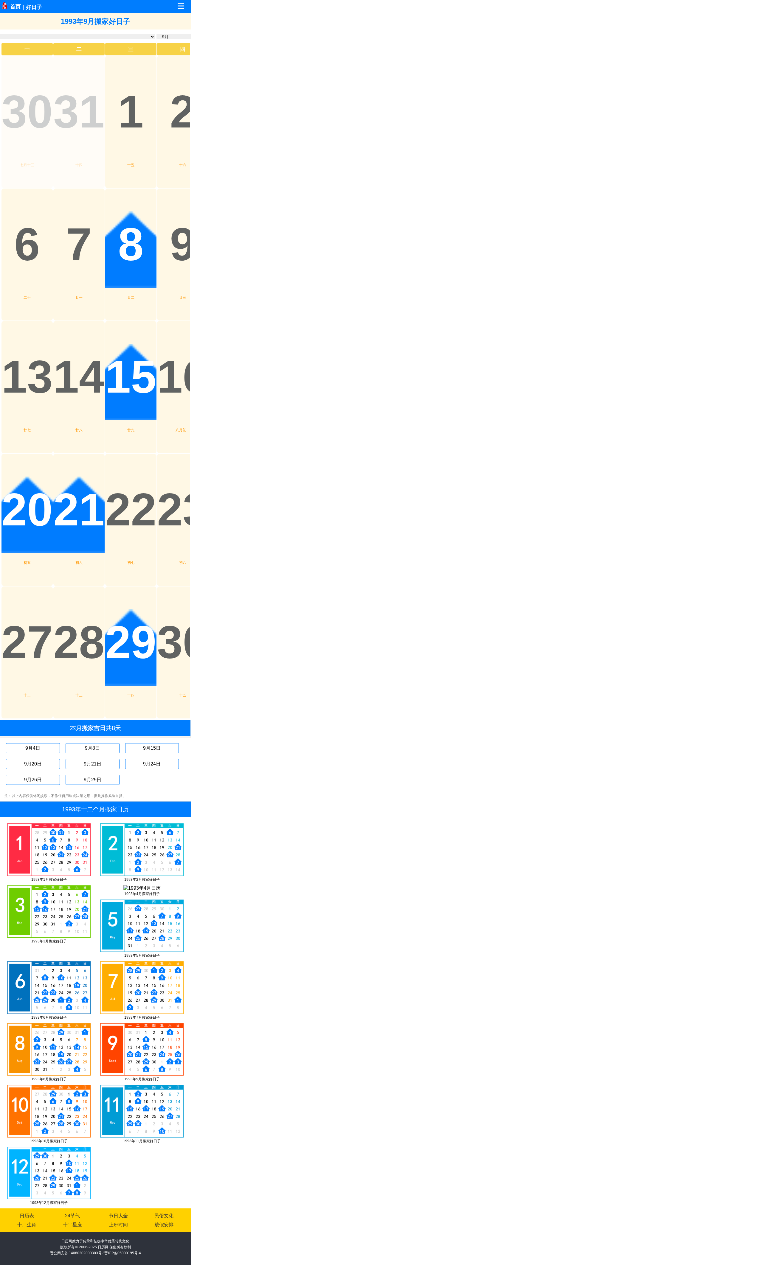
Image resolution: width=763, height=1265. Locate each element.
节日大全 (118, 1215)
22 (130, 509)
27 (27, 642)
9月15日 (152, 748)
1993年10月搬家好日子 (49, 1141)
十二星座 (72, 1224)
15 (130, 376)
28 (79, 642)
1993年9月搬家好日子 (142, 1079)
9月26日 (33, 779)
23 (182, 509)
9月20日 (33, 763)
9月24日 (152, 763)
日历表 (27, 1215)
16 (182, 376)
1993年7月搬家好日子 (142, 1017)
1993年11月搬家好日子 (142, 1141)
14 (79, 376)
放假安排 (163, 1224)
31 (79, 111)
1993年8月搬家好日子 (49, 1079)
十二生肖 (26, 1224)
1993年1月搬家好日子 (49, 879)
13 (27, 376)
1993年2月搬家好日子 (142, 879)
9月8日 (92, 748)
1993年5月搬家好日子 (142, 955)
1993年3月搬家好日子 (49, 941)
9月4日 (32, 748)
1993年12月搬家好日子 (49, 1203)
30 (27, 111)
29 (130, 642)
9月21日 (92, 763)
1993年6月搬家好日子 (49, 1017)
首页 (15, 7)
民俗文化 (163, 1215)
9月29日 (92, 779)
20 (27, 509)
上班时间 (118, 1224)
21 (79, 509)
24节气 (72, 1215)
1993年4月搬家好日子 (142, 894)
